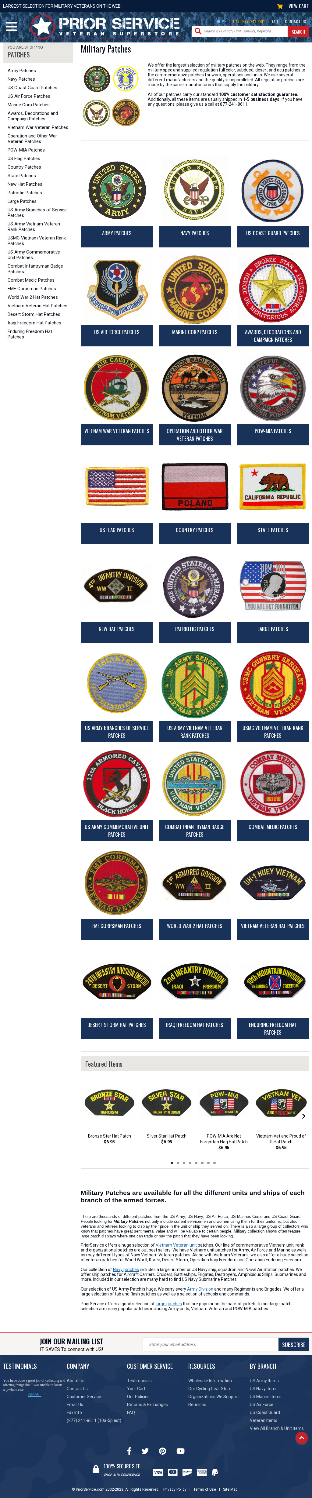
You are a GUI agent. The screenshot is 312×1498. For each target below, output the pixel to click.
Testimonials (139, 1380)
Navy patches (126, 1269)
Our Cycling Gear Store (210, 1388)
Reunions (197, 1404)
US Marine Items (266, 1396)
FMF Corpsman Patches (32, 288)
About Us (75, 1380)
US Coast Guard (265, 1412)
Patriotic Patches (25, 192)
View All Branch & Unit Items (277, 1428)
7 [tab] (208, 1163)
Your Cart (136, 1388)
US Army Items (264, 1380)
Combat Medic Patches (31, 280)
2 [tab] (178, 1163)
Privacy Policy (174, 1489)
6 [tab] (202, 1163)
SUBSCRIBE (293, 1345)
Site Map (230, 1489)
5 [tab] (196, 1163)
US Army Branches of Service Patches (37, 212)
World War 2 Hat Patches (33, 297)
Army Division (200, 1289)
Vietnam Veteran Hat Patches (37, 306)
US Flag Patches (24, 158)
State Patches (22, 175)
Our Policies (138, 1396)
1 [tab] (172, 1163)
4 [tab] (190, 1163)
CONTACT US (295, 21)
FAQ (275, 21)
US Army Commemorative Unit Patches (34, 254)
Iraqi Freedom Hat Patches (34, 323)
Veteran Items (263, 1420)
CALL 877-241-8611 (249, 21)
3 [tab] (184, 1163)
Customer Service (84, 1396)
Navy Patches (21, 79)
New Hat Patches (25, 184)
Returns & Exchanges (147, 1404)
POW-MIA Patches (26, 150)
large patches (169, 1303)
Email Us (75, 1404)
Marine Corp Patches (29, 105)
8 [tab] (214, 1163)
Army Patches (22, 70)
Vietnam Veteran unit (176, 1245)
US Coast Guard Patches (32, 87)
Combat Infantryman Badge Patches (35, 268)
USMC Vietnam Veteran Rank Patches (37, 240)
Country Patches (24, 167)
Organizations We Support (213, 1396)
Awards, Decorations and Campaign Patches (33, 116)
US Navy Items (264, 1388)
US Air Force (261, 1404)
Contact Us (77, 1388)
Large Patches (22, 201)
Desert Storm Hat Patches (34, 314)
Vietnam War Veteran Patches (38, 127)
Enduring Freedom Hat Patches (30, 334)
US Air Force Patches (29, 96)
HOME (221, 21)
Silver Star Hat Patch (166, 1136)
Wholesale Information (210, 1380)
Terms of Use (204, 1489)
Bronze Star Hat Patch (109, 1136)
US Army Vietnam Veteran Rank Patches (34, 226)
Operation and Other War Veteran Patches (32, 138)
